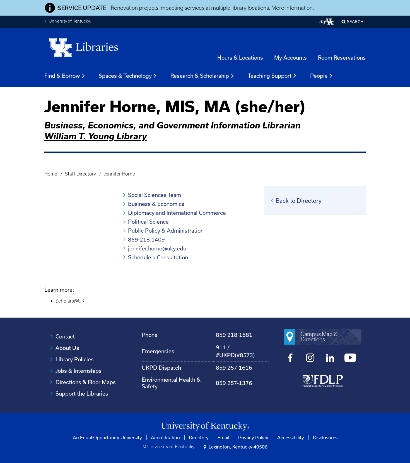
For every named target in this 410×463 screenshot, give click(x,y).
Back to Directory (299, 200)
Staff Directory (80, 173)
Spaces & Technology (125, 75)
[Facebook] (290, 358)
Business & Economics (156, 204)
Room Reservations (342, 57)
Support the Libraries (82, 393)
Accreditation (165, 437)
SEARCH (355, 21)
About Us (67, 348)
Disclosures (325, 437)
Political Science (148, 221)
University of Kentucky (70, 22)
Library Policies (75, 359)
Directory (199, 437)
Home (50, 173)
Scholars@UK (70, 300)
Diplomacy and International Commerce (177, 212)
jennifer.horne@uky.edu (157, 248)
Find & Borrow (62, 75)
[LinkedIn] (330, 358)
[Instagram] (310, 358)
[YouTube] (350, 358)
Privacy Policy (253, 437)
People (319, 75)
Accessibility (290, 437)
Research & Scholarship (199, 75)
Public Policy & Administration (166, 230)
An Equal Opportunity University (107, 437)
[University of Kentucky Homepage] (205, 426)
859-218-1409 (146, 239)
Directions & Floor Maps (86, 382)
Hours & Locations (240, 57)
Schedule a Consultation (158, 257)
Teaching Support (269, 75)
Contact (65, 336)
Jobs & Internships (79, 370)
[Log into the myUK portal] (327, 21)
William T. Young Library (95, 136)
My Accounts (290, 57)
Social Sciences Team (154, 195)
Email (223, 437)
